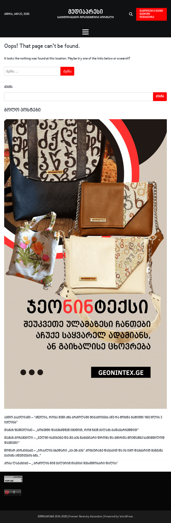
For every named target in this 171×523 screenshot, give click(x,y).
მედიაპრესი (85, 12)
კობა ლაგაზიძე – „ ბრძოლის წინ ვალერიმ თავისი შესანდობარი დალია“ (61, 463)
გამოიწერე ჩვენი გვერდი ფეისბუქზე (151, 14)
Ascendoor (96, 516)
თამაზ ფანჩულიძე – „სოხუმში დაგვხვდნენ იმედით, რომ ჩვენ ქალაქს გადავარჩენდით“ (71, 430)
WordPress (126, 516)
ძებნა (8, 87)
